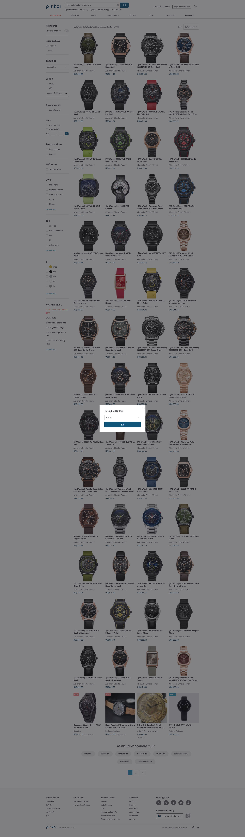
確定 (122, 424)
